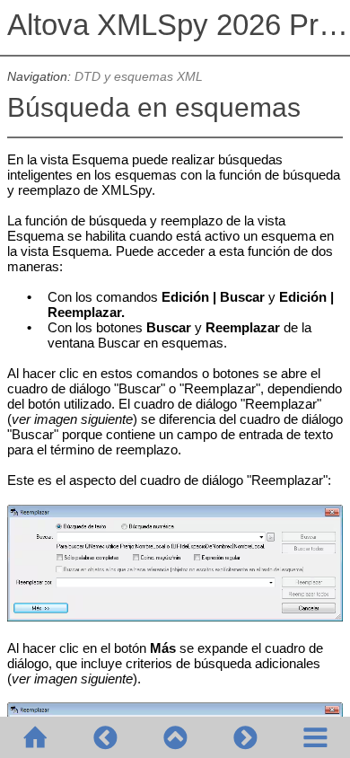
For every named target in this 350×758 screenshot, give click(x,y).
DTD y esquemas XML (138, 77)
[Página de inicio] (35, 737)
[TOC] (315, 737)
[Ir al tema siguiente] (245, 737)
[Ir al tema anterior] (105, 737)
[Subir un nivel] (175, 737)
